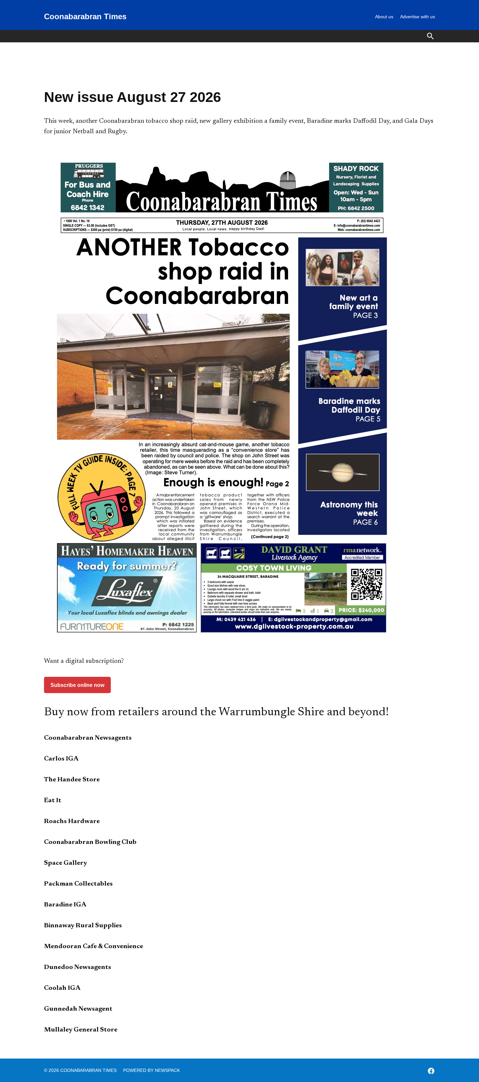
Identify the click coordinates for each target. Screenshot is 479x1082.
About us (384, 16)
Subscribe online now (77, 685)
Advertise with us (417, 16)
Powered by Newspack (151, 1070)
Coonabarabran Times (85, 16)
